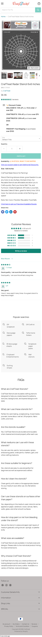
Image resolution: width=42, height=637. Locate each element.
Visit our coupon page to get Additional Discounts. (20, 165)
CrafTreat (6, 91)
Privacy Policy (8, 626)
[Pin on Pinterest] (15, 211)
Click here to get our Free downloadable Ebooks (19, 204)
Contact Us (25, 624)
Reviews (34, 624)
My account (6, 624)
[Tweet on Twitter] (6, 211)
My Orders (16, 624)
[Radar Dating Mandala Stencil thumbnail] (10, 75)
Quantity (4, 144)
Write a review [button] (21, 251)
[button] (6, 99)
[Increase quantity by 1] (20, 148)
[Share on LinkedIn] (10, 211)
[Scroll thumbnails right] (39, 76)
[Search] (38, 9)
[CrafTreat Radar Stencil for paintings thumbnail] (4, 75)
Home (3, 16)
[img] (5, 265)
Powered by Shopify (21, 631)
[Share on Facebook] (2, 211)
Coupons (35, 626)
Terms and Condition (22, 626)
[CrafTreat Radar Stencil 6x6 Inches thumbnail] (18, 75)
